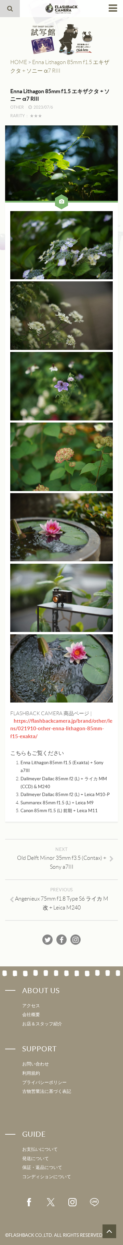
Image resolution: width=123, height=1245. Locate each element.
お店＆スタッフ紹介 (42, 1023)
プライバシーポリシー (44, 1082)
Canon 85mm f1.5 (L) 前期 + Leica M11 (59, 810)
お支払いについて (40, 1149)
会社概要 (31, 1014)
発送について (35, 1158)
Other (17, 107)
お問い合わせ (35, 1063)
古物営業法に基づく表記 (46, 1091)
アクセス (31, 1005)
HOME (18, 62)
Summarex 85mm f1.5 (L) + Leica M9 (57, 802)
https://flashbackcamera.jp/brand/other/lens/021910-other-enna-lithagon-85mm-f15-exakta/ (61, 728)
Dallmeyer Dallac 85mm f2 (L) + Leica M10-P (65, 794)
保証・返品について (42, 1167)
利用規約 (31, 1073)
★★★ (36, 115)
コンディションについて (46, 1176)
